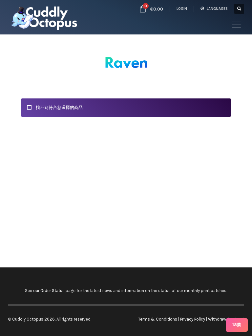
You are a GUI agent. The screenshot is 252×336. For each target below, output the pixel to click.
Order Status (52, 290)
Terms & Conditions (157, 319)
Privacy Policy (192, 319)
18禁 (236, 324)
